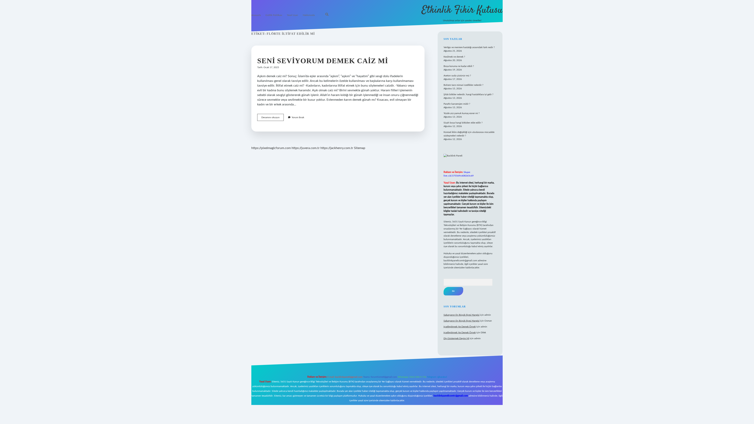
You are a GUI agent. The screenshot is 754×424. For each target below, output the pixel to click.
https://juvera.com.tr (306, 148)
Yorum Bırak (298, 117)
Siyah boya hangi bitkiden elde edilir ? (463, 123)
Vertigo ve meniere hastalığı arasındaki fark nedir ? (469, 47)
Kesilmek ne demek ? (454, 57)
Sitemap (359, 148)
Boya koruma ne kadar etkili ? (459, 66)
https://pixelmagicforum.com (271, 148)
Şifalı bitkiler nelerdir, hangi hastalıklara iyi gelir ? (468, 94)
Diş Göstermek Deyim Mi (456, 338)
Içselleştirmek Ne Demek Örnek (460, 326)
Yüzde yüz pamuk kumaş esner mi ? (461, 113)
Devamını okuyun (272, 118)
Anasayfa (256, 15)
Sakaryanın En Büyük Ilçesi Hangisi (461, 315)
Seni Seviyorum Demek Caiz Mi (322, 61)
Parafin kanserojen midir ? (457, 104)
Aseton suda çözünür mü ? (457, 75)
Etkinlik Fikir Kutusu (462, 10)
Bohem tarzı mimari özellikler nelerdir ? (463, 85)
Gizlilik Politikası (273, 15)
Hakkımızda (309, 15)
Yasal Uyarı (292, 15)
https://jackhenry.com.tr (336, 148)
